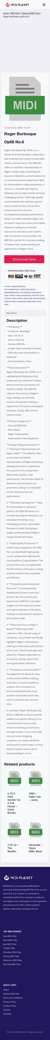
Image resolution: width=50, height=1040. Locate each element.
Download (16, 812)
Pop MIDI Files (9, 936)
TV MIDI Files (9, 948)
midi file (12, 295)
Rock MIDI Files (10, 940)
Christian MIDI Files (12, 952)
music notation (17, 298)
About (6, 989)
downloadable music (11, 292)
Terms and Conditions (13, 997)
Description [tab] (11, 313)
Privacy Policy (9, 1001)
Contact (6, 1009)
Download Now (24, 259)
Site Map (7, 1013)
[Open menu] (44, 4)
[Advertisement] (25, 45)
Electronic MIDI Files (12, 960)
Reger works (31, 301)
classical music (13, 289)
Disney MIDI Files (11, 956)
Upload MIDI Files (11, 993)
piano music (28, 298)
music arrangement (23, 295)
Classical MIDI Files (17, 127)
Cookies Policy (9, 1005)
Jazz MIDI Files (9, 944)
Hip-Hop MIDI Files (12, 964)
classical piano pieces (27, 289)
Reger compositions (19, 301)
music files (35, 295)
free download (25, 292)
